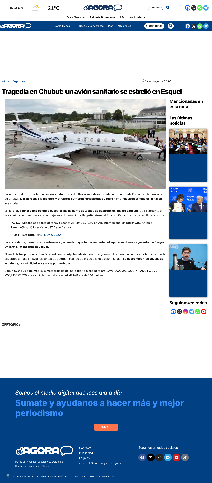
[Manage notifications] (8, 474)
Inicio (5, 81)
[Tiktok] (185, 457)
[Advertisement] (106, 54)
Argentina (18, 81)
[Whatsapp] (200, 8)
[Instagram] (185, 311)
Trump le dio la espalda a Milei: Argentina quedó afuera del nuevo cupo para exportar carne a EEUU (188, 226)
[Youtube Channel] (203, 311)
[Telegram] (206, 8)
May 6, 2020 (52, 234)
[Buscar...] (168, 8)
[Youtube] (176, 457)
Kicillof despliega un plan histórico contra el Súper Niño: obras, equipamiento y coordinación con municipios (187, 284)
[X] (193, 8)
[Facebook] (187, 8)
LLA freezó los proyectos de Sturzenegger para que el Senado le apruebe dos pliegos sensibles (187, 169)
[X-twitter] (151, 457)
